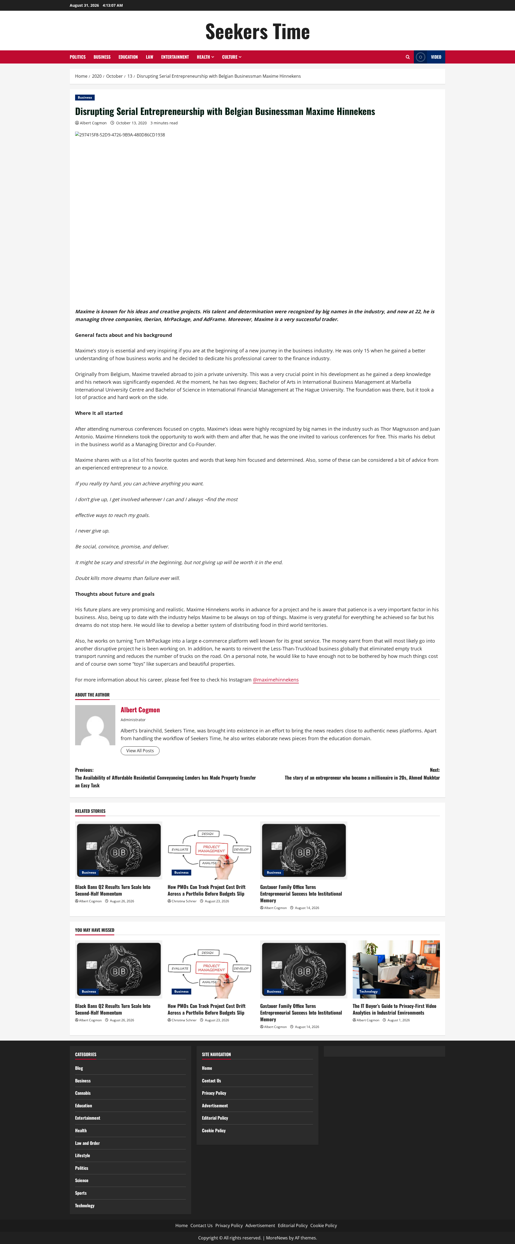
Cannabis (83, 1093)
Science (82, 1180)
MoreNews (277, 1238)
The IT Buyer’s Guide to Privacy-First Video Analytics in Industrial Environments (394, 1009)
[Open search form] (408, 57)
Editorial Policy (215, 1118)
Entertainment (175, 57)
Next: (362, 773)
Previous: (165, 777)
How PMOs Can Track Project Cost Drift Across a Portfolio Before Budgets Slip (206, 890)
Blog (79, 1068)
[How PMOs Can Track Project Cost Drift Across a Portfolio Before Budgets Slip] (211, 850)
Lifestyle (82, 1155)
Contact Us (211, 1080)
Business (102, 57)
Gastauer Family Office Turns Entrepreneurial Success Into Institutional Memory (301, 893)
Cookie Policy (214, 1130)
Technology (368, 991)
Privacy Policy (214, 1093)
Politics (78, 57)
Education (128, 57)
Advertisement (215, 1105)
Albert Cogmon (93, 122)
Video (436, 57)
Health (203, 57)
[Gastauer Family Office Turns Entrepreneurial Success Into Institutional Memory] (303, 850)
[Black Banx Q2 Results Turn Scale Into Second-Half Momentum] (118, 850)
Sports (81, 1193)
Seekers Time (257, 30)
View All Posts (140, 751)
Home (207, 1068)
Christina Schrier (184, 901)
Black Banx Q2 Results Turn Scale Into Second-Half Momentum (112, 890)
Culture (229, 57)
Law (149, 57)
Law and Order (87, 1143)
